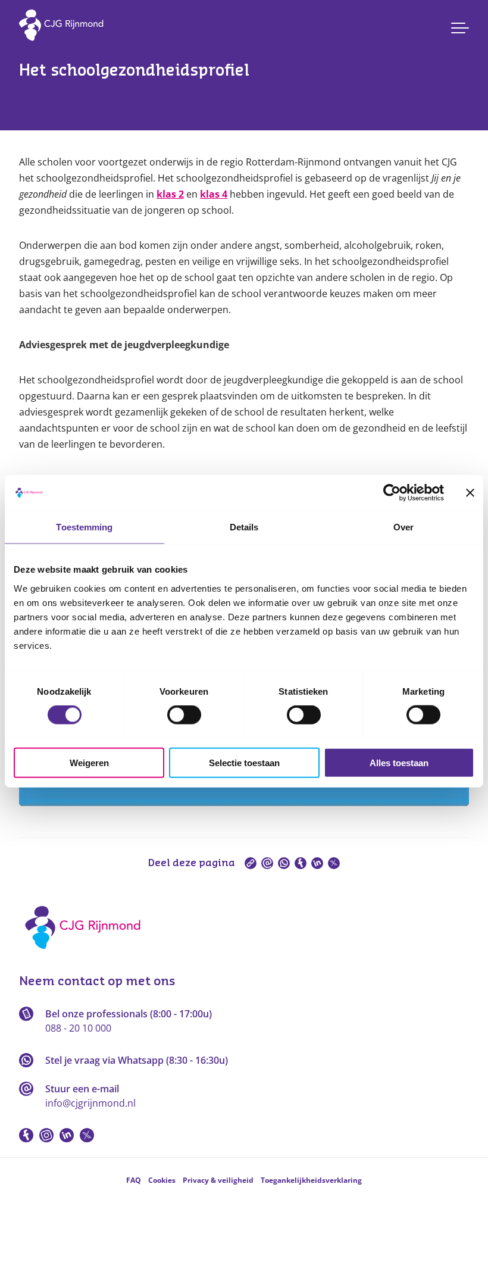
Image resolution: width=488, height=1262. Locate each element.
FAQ (133, 1180)
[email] (267, 863)
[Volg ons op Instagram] (46, 1135)
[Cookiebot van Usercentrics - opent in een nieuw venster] (392, 493)
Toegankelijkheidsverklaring (311, 1180)
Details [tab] (244, 527)
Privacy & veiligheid (218, 1180)
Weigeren (89, 762)
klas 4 (213, 194)
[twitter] (334, 863)
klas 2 (170, 194)
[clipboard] (250, 863)
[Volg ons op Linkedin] (67, 1135)
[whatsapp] (284, 863)
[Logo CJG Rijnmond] (86, 953)
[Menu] (460, 28)
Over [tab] (403, 527)
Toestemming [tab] (84, 527)
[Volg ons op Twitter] (87, 1135)
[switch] (184, 714)
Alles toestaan (399, 762)
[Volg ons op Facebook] (26, 1135)
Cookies (162, 1180)
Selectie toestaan (244, 762)
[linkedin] (317, 863)
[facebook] (300, 863)
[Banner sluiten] (470, 493)
